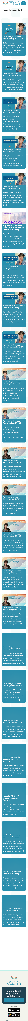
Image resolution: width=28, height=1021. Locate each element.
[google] (14, 1013)
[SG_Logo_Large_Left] (11, 2)
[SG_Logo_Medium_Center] (14, 976)
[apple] (14, 1008)
